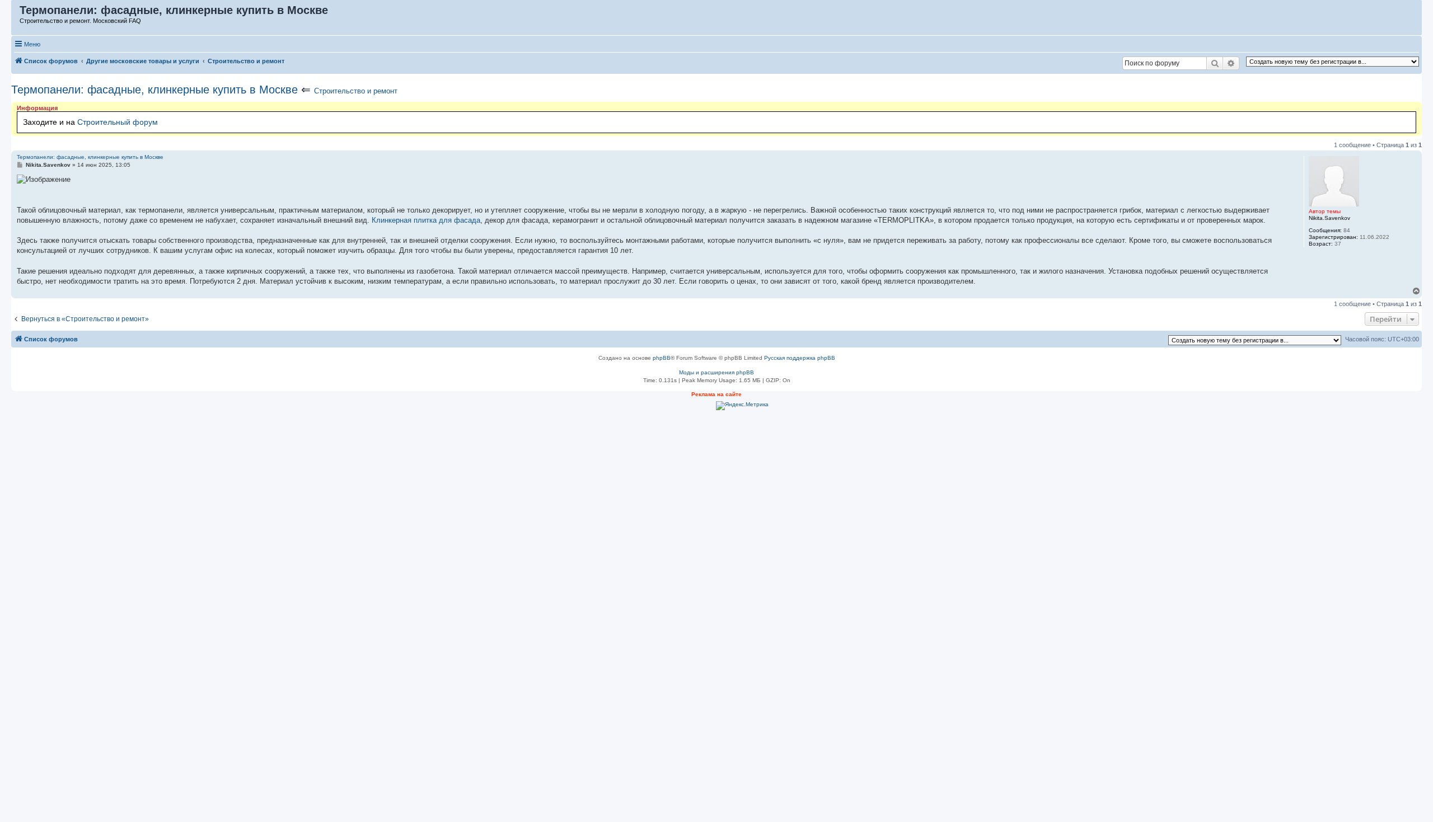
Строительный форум (117, 122)
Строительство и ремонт (355, 91)
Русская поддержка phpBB (799, 358)
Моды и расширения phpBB (716, 372)
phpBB (662, 358)
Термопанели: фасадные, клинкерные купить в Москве (154, 89)
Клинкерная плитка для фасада (426, 220)
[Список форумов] (16, 13)
